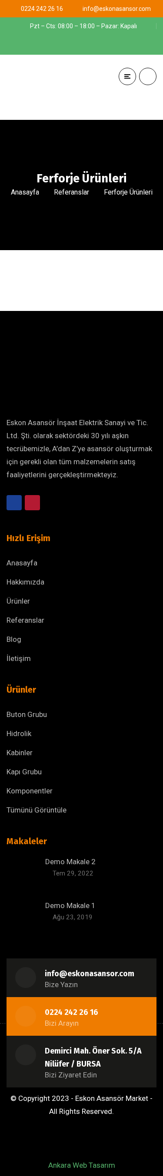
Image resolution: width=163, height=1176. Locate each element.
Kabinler (20, 752)
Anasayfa (25, 192)
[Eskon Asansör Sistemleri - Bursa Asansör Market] (55, 87)
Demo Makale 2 (70, 861)
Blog (14, 639)
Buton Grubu (27, 714)
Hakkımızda (25, 582)
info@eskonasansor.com (89, 973)
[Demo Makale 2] (23, 872)
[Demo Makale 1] (23, 916)
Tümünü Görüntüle (37, 810)
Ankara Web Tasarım (81, 1165)
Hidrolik (19, 733)
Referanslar (71, 192)
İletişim (19, 658)
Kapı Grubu (24, 771)
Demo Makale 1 (70, 905)
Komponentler (30, 790)
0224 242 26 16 (71, 1012)
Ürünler (18, 601)
